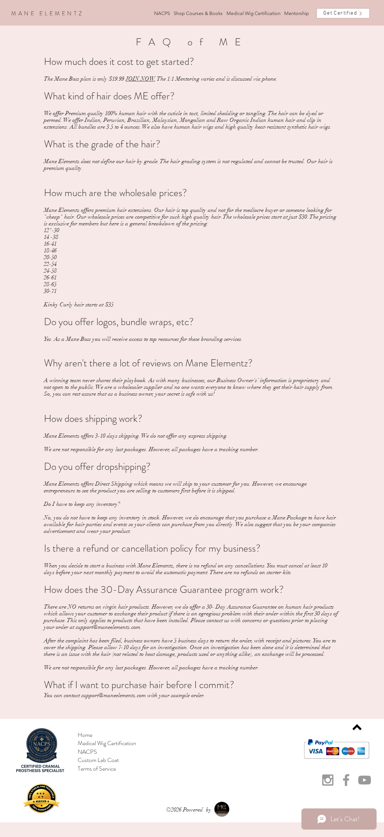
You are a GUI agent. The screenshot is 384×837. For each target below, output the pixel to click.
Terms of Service (97, 768)
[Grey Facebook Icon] (346, 780)
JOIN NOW (140, 78)
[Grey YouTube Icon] (364, 780)
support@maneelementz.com (108, 627)
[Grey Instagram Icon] (328, 780)
